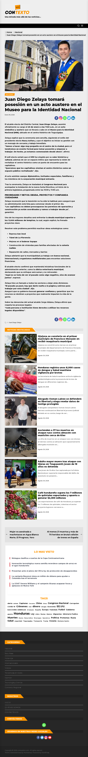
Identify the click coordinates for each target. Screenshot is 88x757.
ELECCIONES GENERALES (17, 610)
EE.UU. (61, 606)
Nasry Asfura (28, 618)
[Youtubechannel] (50, 737)
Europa (45, 610)
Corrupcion (74, 603)
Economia (52, 606)
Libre (37, 614)
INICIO (8, 703)
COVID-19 (11, 607)
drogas (43, 606)
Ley (32, 614)
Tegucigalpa (27, 621)
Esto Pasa (9, 653)
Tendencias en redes (13, 673)
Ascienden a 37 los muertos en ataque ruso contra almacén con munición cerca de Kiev (57, 433)
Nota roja (9, 658)
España (38, 610)
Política (55, 617)
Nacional (8, 649)
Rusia (73, 618)
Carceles (32, 603)
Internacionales (11, 663)
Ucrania (52, 621)
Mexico (49, 614)
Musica (21, 618)
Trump (45, 621)
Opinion (8, 678)
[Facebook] (56, 118)
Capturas (23, 603)
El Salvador (30, 610)
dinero (36, 606)
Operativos (46, 618)
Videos (8, 668)
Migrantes (57, 614)
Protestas (65, 618)
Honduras (22, 613)
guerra (10, 614)
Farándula (53, 610)
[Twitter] (69, 118)
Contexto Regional (13, 687)
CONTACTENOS (11, 712)
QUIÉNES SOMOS (12, 707)
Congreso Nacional (58, 603)
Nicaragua (37, 618)
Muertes (13, 617)
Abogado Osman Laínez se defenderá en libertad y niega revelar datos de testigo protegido (59, 401)
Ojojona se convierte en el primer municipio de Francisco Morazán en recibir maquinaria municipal (58, 339)
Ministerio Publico (70, 614)
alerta (10, 603)
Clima (45, 603)
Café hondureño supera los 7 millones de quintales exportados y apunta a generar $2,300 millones (60, 495)
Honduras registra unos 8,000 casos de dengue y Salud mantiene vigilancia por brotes (59, 370)
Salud (10, 620)
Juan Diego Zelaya (15, 322)
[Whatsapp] (65, 118)
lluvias (43, 614)
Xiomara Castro (63, 621)
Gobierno (70, 610)
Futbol (61, 609)
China (39, 603)
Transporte (37, 621)
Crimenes (22, 606)
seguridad (18, 621)
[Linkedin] (73, 118)
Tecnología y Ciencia (13, 683)
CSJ (30, 606)
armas (15, 603)
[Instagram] (60, 118)
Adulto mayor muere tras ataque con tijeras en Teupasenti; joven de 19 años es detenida (59, 464)
